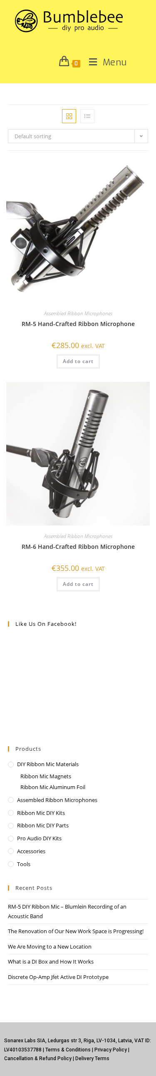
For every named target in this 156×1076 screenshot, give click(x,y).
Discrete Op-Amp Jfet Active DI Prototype (58, 977)
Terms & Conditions (68, 1050)
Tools (23, 864)
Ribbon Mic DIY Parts (43, 825)
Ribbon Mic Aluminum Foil (52, 787)
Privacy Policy (110, 1050)
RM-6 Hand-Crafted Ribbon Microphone (78, 546)
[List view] (87, 116)
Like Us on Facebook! (46, 624)
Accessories (31, 851)
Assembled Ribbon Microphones (78, 313)
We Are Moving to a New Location (50, 946)
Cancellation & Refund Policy (38, 1058)
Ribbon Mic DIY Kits (41, 813)
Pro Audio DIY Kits (39, 838)
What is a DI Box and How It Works (51, 961)
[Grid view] (69, 116)
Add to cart (78, 361)
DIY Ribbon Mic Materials (48, 764)
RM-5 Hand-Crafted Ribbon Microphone (78, 324)
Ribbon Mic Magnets (45, 776)
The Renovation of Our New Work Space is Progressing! (76, 931)
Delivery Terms (92, 1058)
